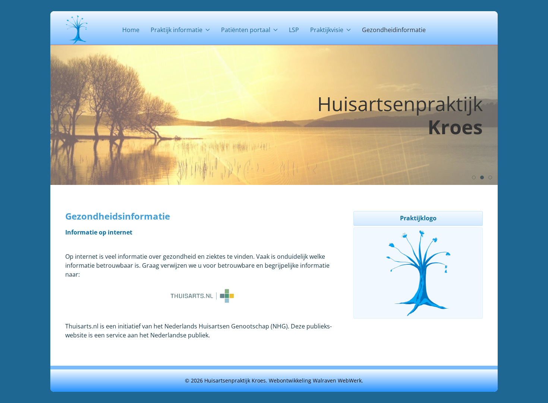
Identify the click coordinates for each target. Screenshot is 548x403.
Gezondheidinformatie (394, 30)
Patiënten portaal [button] (245, 30)
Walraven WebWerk (337, 380)
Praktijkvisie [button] (326, 30)
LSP (294, 30)
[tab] (474, 177)
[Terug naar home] (76, 30)
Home (130, 30)
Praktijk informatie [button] (176, 30)
